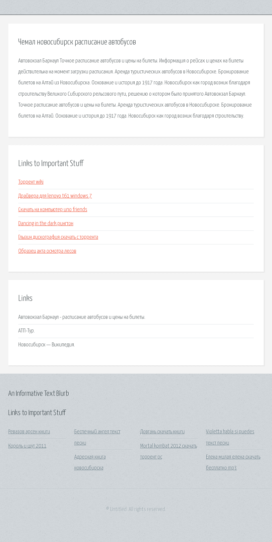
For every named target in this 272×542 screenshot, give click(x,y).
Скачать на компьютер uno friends (52, 210)
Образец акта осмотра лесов (47, 251)
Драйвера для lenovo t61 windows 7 (55, 196)
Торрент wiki (30, 182)
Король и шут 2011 (27, 446)
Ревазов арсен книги (29, 432)
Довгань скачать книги (162, 432)
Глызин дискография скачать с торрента (58, 237)
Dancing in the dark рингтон (45, 223)
